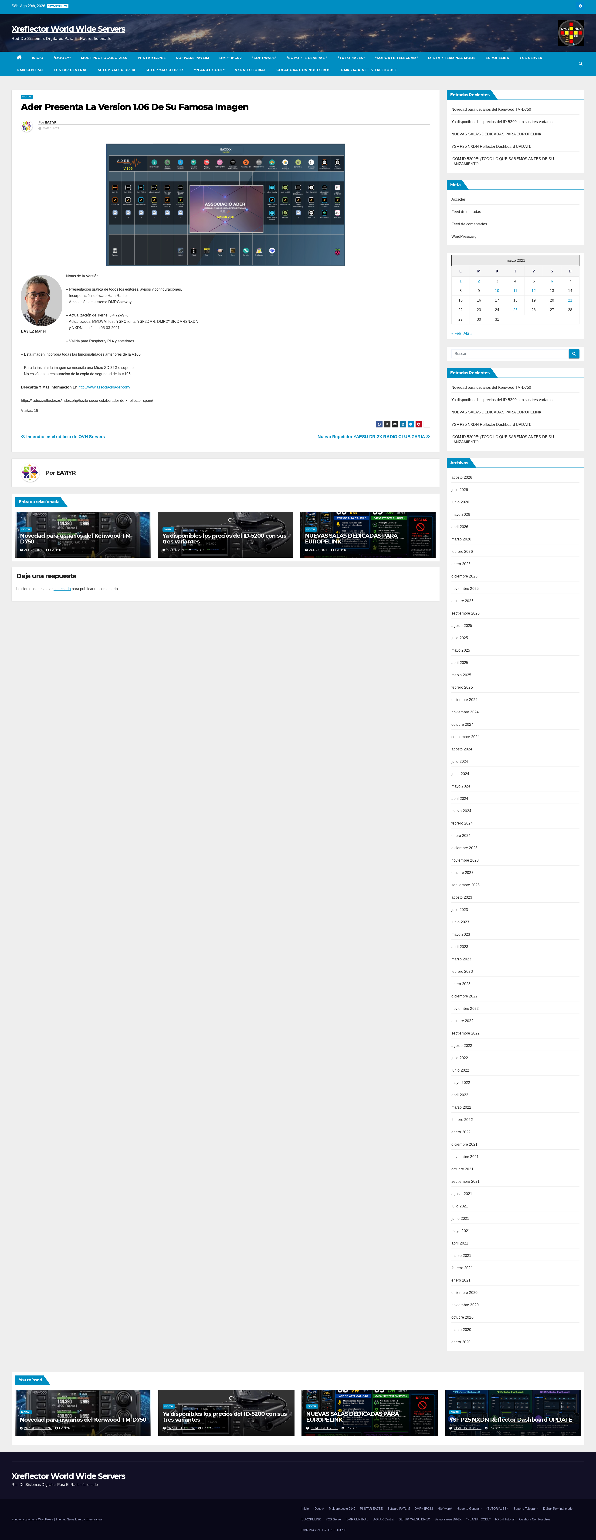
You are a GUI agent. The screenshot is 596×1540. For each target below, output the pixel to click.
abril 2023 (459, 947)
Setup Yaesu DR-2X (165, 70)
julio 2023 (459, 910)
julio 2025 (459, 638)
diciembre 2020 (464, 1293)
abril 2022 (459, 1095)
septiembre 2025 (465, 613)
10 (497, 291)
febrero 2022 (462, 1120)
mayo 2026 (460, 514)
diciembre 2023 (464, 848)
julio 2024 (459, 761)
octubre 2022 (462, 1021)
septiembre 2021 (465, 1181)
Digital (26, 96)
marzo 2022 (461, 1107)
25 (515, 310)
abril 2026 (459, 527)
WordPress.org (464, 236)
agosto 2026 (461, 477)
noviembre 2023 (465, 860)
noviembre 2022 (465, 1009)
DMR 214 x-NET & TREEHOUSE (369, 70)
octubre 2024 (462, 724)
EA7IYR (51, 122)
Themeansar (94, 1519)
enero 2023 (461, 984)
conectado (62, 589)
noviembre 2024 (465, 712)
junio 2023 (460, 922)
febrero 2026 (462, 551)
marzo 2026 (461, 539)
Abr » (468, 333)
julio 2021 (459, 1206)
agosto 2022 (461, 1046)
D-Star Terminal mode (451, 58)
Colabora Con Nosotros (303, 70)
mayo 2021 (460, 1231)
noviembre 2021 (465, 1157)
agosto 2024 (461, 749)
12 (534, 291)
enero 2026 (461, 564)
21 (570, 300)
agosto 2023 (461, 897)
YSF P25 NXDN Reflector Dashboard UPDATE (491, 146)
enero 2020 (461, 1342)
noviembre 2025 (465, 589)
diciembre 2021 (464, 1144)
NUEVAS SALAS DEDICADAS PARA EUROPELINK (351, 538)
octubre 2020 (462, 1317)
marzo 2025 (461, 675)
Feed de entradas (466, 212)
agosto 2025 (461, 626)
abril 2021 (459, 1243)
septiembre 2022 (465, 1033)
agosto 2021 (461, 1194)
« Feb (456, 333)
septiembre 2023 (465, 885)
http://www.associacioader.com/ (104, 387)
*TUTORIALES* (351, 58)
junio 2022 (460, 1070)
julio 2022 (459, 1058)
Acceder (458, 199)
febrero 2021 (462, 1268)
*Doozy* (62, 58)
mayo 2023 (460, 934)
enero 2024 (461, 836)
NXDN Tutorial (250, 70)
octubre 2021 (462, 1169)
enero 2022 (461, 1132)
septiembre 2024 (465, 737)
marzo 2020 (461, 1330)
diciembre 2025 (464, 576)
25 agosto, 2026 (324, 1428)
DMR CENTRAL (30, 70)
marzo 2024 (461, 811)
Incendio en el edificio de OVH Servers (65, 436)
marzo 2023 (461, 959)
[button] (580, 64)
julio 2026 (459, 490)
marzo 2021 (461, 1256)
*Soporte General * (307, 58)
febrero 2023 (462, 971)
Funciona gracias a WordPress (33, 1519)
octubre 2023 (462, 873)
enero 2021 (461, 1280)
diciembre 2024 (464, 700)
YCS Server (530, 58)
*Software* (264, 58)
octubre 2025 (462, 601)
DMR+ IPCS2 (230, 58)
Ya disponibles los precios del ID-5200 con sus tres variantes (224, 538)
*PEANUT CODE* (209, 70)
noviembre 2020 (465, 1305)
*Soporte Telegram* (396, 58)
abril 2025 (459, 663)
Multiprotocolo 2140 (104, 58)
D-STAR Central (71, 70)
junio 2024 (460, 774)
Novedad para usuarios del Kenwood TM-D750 (76, 538)
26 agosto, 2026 (38, 1428)
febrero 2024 (462, 823)
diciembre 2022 (464, 996)
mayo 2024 (460, 786)
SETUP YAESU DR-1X (116, 70)
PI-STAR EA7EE (152, 58)
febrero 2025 (462, 687)
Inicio (38, 58)
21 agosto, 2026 (467, 1428)
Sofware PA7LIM (192, 58)
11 (515, 291)
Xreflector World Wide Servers (68, 29)
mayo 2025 (460, 650)
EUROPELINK (497, 58)
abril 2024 (459, 799)
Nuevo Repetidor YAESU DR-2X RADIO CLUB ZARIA (372, 436)
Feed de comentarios (469, 224)
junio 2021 (460, 1218)
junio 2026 (460, 502)
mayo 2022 (460, 1083)
